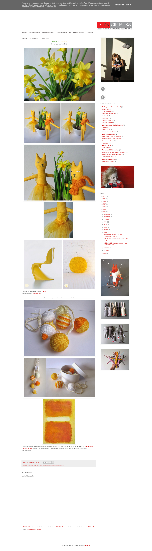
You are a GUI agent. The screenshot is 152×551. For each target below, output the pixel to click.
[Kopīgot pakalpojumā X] (48, 462)
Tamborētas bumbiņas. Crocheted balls (114, 152)
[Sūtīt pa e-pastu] (44, 462)
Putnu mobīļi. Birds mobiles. (110, 150)
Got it (128, 5)
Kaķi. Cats (42, 465)
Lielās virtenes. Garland (109, 132)
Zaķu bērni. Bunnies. (108, 159)
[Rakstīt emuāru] (46, 462)
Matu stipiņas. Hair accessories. (111, 136)
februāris (107, 248)
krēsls (44, 291)
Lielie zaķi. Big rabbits (108, 134)
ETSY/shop (90, 32)
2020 (104, 201)
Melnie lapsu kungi (108, 141)
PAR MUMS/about (34, 32)
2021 (104, 199)
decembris (107, 214)
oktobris (106, 219)
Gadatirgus (105, 109)
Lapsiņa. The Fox (107, 120)
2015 (104, 209)
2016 (104, 207)
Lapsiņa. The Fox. (107, 123)
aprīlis (106, 230)
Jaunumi (24, 32)
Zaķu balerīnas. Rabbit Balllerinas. (112, 154)
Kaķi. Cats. (105, 118)
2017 (104, 204)
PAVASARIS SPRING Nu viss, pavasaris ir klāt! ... (113, 235)
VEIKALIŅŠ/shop (62, 32)
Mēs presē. (105, 143)
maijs (106, 227)
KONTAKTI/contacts (48, 32)
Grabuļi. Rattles (106, 111)
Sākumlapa (59, 526)
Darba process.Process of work (111, 107)
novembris (107, 217)
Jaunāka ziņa (26, 526)
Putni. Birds (105, 148)
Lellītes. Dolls (106, 129)
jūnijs (106, 224)
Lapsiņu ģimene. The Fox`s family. (112, 125)
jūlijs (105, 222)
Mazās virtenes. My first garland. (55, 465)
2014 (104, 212)
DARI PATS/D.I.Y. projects (76, 32)
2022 (104, 196)
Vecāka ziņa (91, 526)
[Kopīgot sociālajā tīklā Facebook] (50, 462)
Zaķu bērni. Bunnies (108, 157)
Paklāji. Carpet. (106, 145)
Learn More (119, 5)
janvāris (106, 250)
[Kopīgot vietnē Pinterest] (52, 462)
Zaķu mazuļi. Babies (108, 161)
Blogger (87, 545)
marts (106, 232)
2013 (104, 254)
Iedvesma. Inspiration (33, 465)
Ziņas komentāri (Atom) (34, 530)
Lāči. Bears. (105, 127)
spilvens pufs (37, 293)
